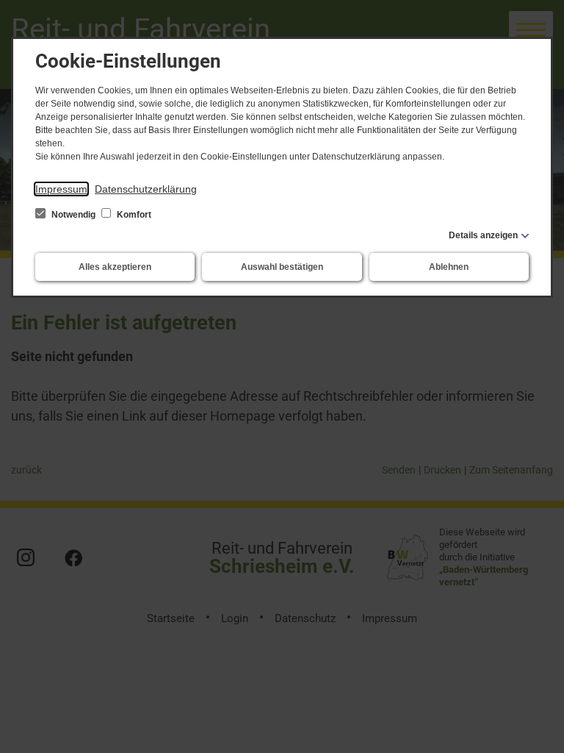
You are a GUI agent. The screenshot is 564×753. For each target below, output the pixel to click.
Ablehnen (449, 267)
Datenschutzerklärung (146, 189)
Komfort (133, 215)
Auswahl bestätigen (282, 267)
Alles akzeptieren (115, 267)
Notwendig (73, 215)
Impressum (61, 189)
